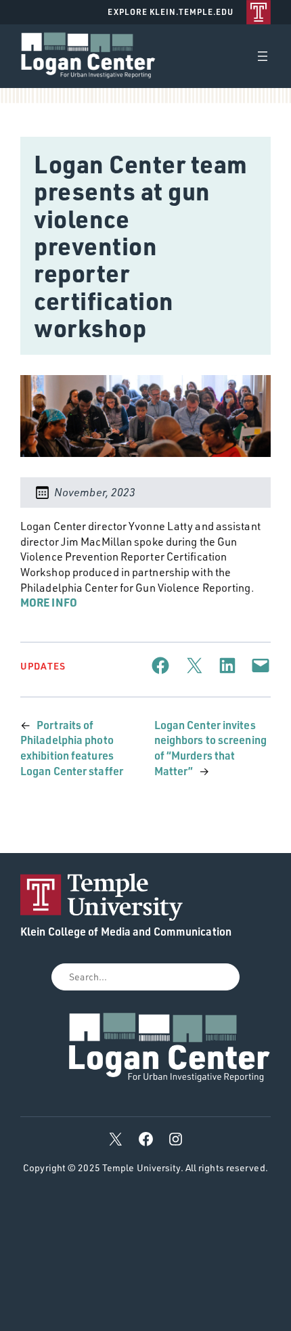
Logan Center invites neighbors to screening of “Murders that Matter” (210, 748)
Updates (43, 666)
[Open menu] (262, 56)
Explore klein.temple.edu (170, 12)
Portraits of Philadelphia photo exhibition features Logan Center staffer (71, 748)
